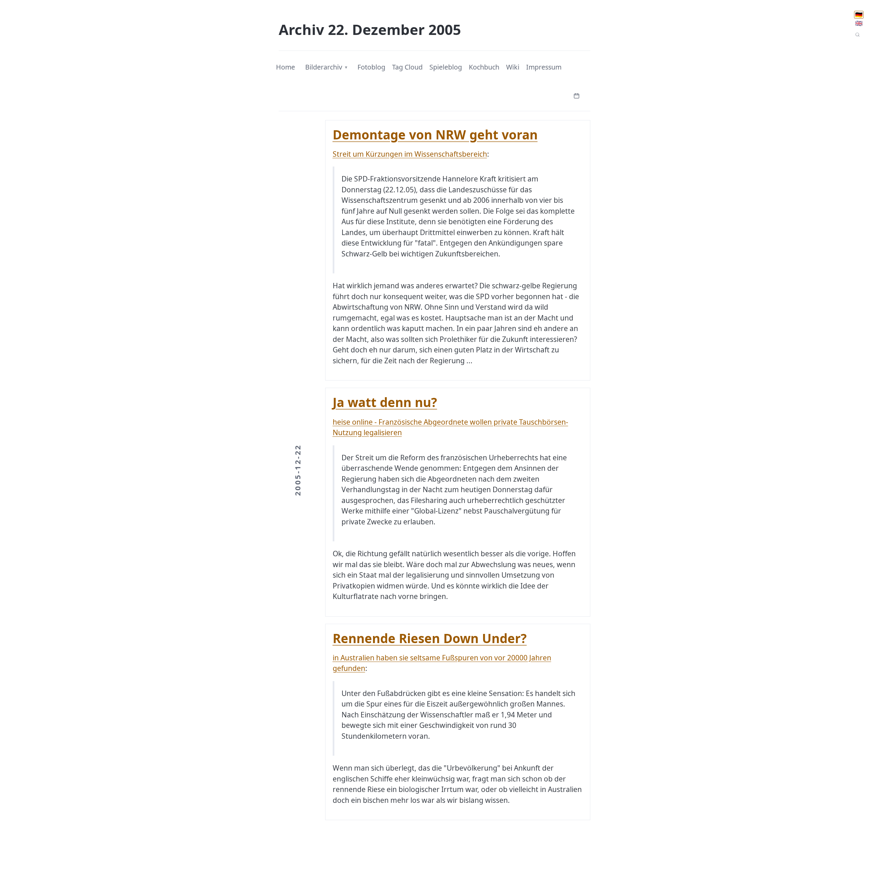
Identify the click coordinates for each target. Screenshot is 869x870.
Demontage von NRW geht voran (435, 134)
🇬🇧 (859, 23)
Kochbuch (484, 67)
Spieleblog (445, 67)
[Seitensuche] (857, 34)
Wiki (512, 67)
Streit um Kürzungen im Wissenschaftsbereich (410, 154)
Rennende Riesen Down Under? (430, 638)
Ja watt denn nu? (385, 402)
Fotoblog (371, 67)
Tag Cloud (407, 67)
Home (285, 67)
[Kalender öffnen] (576, 95)
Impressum (543, 67)
